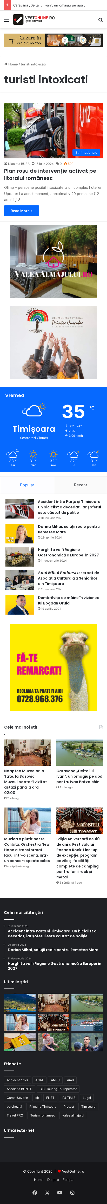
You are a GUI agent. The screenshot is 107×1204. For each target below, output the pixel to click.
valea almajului (73, 1115)
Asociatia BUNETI (19, 1089)
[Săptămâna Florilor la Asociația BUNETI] (53, 1042)
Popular (27, 484)
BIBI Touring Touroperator (58, 1089)
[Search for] (100, 21)
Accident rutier (17, 1080)
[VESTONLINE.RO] (34, 19)
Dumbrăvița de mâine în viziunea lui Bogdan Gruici (68, 600)
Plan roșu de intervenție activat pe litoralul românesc (50, 174)
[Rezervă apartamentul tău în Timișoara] (53, 40)
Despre (53, 1180)
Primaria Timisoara (42, 1106)
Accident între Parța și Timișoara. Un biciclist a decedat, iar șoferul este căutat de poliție (70, 507)
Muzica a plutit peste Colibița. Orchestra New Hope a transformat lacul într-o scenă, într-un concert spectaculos (27, 849)
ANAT (39, 1080)
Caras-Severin (17, 1098)
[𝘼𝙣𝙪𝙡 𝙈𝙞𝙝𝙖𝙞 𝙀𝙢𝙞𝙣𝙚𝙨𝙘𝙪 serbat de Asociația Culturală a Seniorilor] (19, 580)
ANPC (55, 1080)
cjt (37, 1098)
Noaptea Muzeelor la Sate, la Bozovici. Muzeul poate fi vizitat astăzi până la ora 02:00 (25, 781)
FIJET (50, 1098)
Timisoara (88, 1106)
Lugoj (87, 1098)
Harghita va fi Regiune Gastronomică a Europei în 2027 (68, 552)
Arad (70, 1080)
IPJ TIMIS (69, 1098)
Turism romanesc (42, 1115)
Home (12, 64)
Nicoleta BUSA (19, 164)
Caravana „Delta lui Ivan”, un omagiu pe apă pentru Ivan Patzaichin (79, 776)
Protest (69, 1106)
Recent (80, 484)
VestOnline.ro (73, 1171)
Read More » (21, 210)
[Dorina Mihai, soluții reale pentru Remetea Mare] (19, 533)
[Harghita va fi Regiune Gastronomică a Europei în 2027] (19, 557)
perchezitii (14, 1106)
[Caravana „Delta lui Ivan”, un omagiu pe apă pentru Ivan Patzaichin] (79, 752)
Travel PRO (15, 1115)
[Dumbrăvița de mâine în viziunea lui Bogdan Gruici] (19, 605)
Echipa (68, 1180)
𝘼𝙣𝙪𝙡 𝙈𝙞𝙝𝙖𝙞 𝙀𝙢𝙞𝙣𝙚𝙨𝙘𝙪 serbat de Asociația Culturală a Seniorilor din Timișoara (68, 578)
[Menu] (6, 21)
